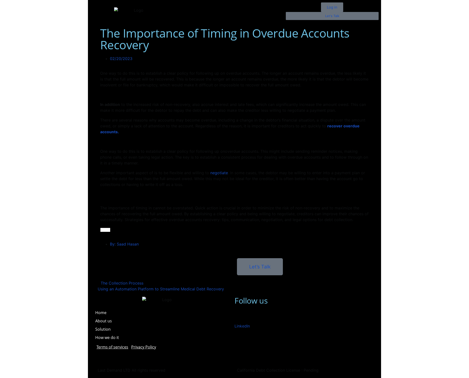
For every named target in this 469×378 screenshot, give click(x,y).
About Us (220, 5)
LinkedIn (242, 326)
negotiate (219, 172)
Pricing (270, 5)
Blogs (196, 17)
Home (196, 5)
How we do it (107, 337)
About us (103, 321)
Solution (246, 5)
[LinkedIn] (240, 315)
